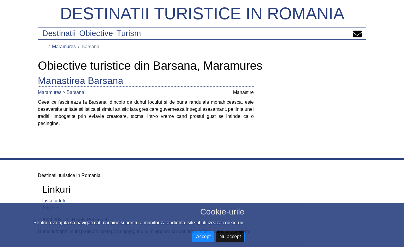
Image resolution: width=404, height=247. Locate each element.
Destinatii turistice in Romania (202, 13)
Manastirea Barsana (80, 80)
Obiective (96, 33)
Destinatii (59, 33)
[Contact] (357, 33)
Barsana (75, 92)
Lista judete (54, 200)
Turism (129, 33)
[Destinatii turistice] (44, 46)
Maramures (64, 46)
